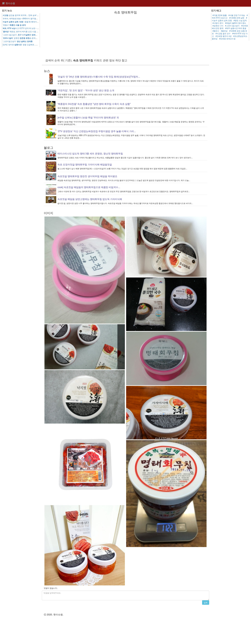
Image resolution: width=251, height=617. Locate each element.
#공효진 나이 (218, 25)
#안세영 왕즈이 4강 (224, 36)
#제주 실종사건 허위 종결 (235, 28)
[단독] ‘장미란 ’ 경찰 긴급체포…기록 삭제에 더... (30, 44)
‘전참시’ (14, 25)
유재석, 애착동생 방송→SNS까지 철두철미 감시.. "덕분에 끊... (33, 18)
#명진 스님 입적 (240, 20)
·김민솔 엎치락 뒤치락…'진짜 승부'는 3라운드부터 (26, 15)
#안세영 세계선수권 (227, 38)
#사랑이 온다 (218, 23)
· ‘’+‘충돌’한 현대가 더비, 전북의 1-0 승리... (29, 21)
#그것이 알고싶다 (232, 25)
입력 (205, 602)
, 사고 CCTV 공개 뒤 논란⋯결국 (24, 28)
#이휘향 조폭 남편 (236, 17)
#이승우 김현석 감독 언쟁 (229, 19)
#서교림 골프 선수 (223, 33)
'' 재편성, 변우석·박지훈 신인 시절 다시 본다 (23, 31)
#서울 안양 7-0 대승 (237, 15)
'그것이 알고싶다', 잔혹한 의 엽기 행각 (25, 34)
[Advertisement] (125, 36)
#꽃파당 (224, 30)
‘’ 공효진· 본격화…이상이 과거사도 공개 (30, 38)
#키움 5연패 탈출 (220, 15)
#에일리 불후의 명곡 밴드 (235, 23)
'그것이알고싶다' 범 (18, 41)
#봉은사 (216, 30)
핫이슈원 (10, 3)
